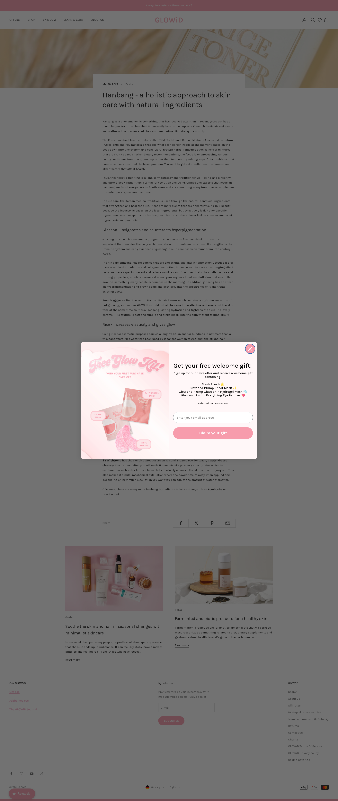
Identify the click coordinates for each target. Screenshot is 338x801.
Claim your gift (213, 433)
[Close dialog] (250, 349)
